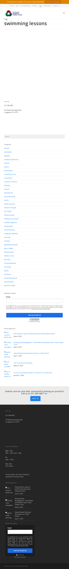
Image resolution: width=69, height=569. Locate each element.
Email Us (35, 398)
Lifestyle (14, 66)
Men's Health (8, 248)
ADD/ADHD (8, 152)
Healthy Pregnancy (10, 222)
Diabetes (7, 185)
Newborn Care (9, 256)
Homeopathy (8, 226)
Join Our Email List (34, 315)
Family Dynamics (9, 204)
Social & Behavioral (10, 278)
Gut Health (7, 211)
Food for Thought (10, 208)
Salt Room (7, 274)
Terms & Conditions (22, 474)
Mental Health (9, 252)
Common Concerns (10, 182)
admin (9, 66)
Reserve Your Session (53, 2)
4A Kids (6, 148)
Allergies (7, 156)
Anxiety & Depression (11, 159)
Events (6, 200)
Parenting (18, 66)
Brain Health (8, 171)
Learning (7, 237)
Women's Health (9, 285)
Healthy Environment (11, 219)
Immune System (9, 230)
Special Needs (8, 282)
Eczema (6, 189)
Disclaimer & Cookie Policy (14, 477)
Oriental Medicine (10, 263)
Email (8, 297)
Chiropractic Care (10, 174)
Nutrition (7, 260)
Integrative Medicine (11, 234)
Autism (6, 167)
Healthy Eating (9, 215)
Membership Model (10, 245)
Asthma (6, 163)
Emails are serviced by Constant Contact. (41, 308)
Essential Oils (8, 193)
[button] (64, 13)
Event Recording (9, 197)
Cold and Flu (8, 178)
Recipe (6, 271)
